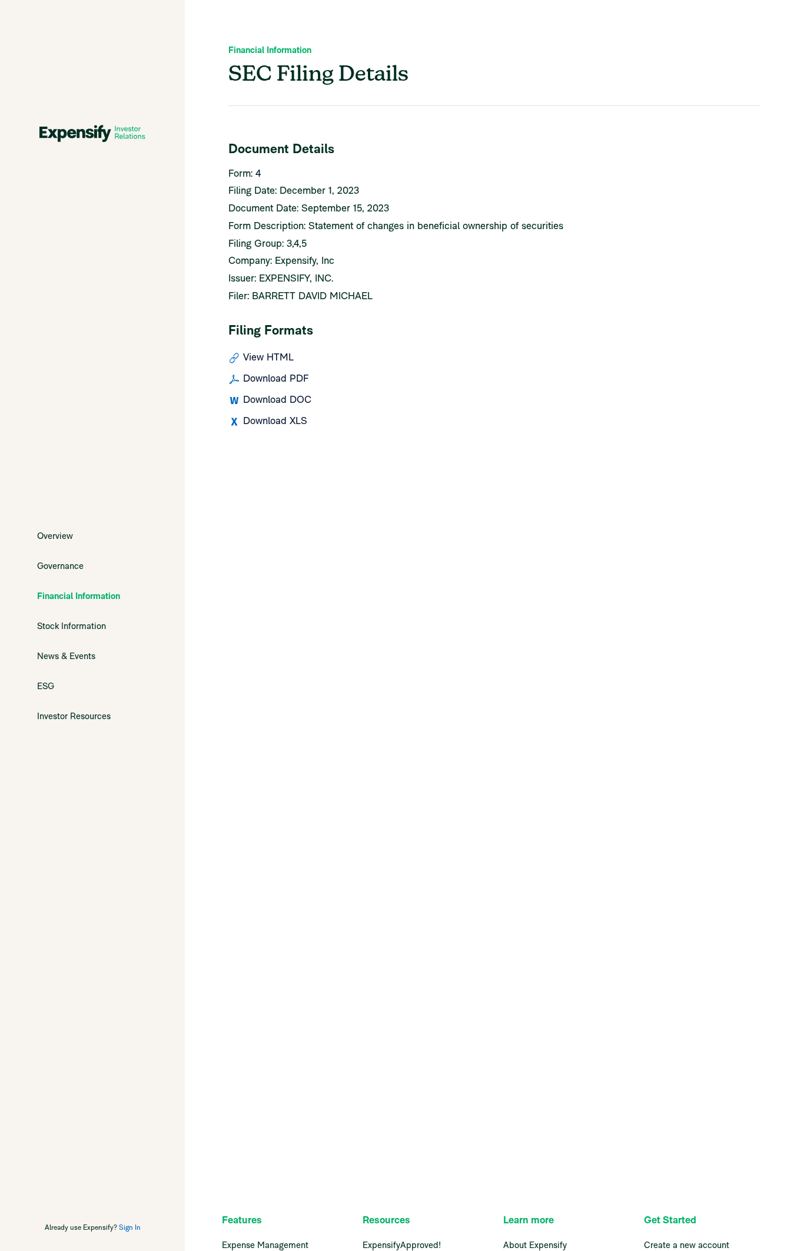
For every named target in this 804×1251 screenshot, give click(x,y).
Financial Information (78, 596)
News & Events (66, 656)
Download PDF (275, 378)
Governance (60, 566)
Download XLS (275, 420)
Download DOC (277, 399)
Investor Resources (74, 716)
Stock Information (71, 626)
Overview (55, 536)
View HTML (268, 357)
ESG (45, 686)
